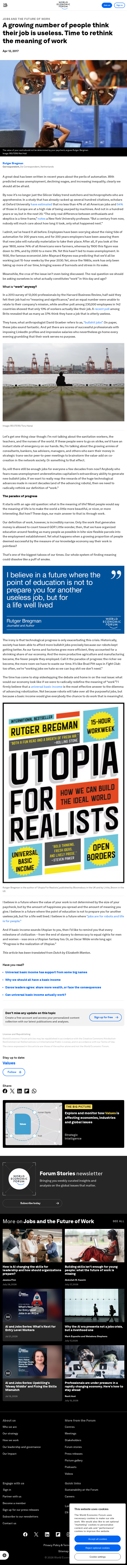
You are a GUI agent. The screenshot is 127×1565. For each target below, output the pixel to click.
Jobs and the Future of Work (26, 19)
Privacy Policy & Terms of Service (63, 1545)
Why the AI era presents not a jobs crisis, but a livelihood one (94, 1328)
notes (41, 218)
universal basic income (46, 686)
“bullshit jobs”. (93, 322)
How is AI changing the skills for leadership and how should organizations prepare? (32, 1270)
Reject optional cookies (97, 1548)
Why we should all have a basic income (33, 979)
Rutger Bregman (13, 163)
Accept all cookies (97, 1539)
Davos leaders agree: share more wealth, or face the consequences (53, 987)
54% (120, 204)
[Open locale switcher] (4, 1555)
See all (118, 1221)
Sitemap (63, 1551)
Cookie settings (98, 1556)
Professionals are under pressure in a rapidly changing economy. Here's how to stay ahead (94, 1386)
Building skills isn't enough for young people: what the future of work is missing (91, 1270)
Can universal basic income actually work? (35, 994)
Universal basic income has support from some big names (46, 972)
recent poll (102, 309)
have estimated (41, 204)
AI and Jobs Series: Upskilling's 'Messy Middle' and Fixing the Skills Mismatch (31, 1386)
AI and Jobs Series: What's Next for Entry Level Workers (30, 1328)
